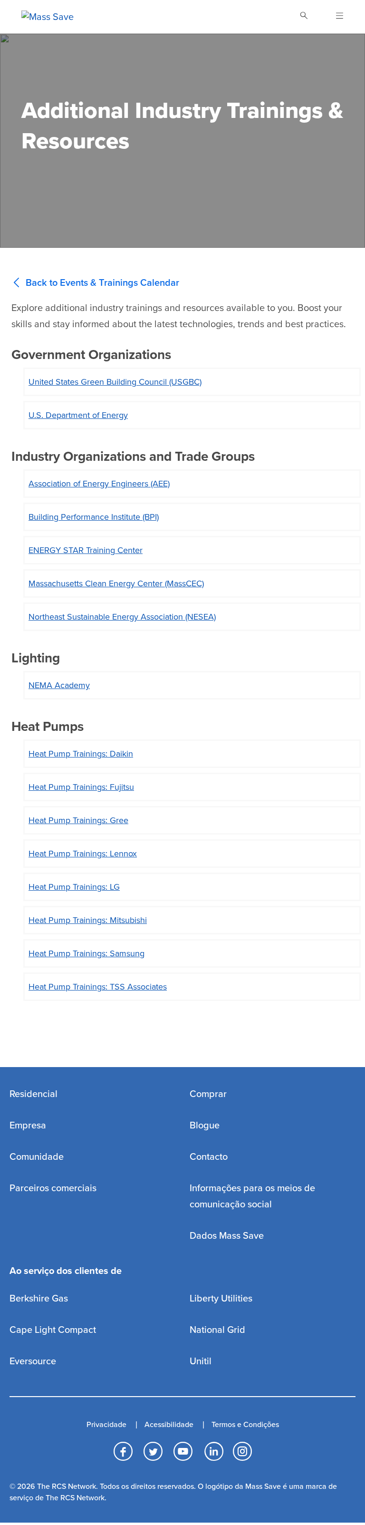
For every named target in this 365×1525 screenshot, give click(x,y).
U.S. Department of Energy (78, 415)
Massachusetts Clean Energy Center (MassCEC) (116, 583)
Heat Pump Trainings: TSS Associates (98, 986)
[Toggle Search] (303, 17)
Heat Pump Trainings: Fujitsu (81, 787)
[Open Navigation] (334, 17)
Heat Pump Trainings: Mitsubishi (88, 920)
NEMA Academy (59, 685)
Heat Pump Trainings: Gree (78, 820)
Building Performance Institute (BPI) (94, 517)
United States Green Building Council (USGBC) (115, 382)
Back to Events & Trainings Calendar (102, 283)
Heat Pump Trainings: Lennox (83, 853)
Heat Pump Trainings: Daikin (81, 753)
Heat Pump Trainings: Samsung (86, 953)
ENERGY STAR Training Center (86, 550)
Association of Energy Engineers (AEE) (99, 483)
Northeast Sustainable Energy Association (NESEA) (122, 617)
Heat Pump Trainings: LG (74, 887)
